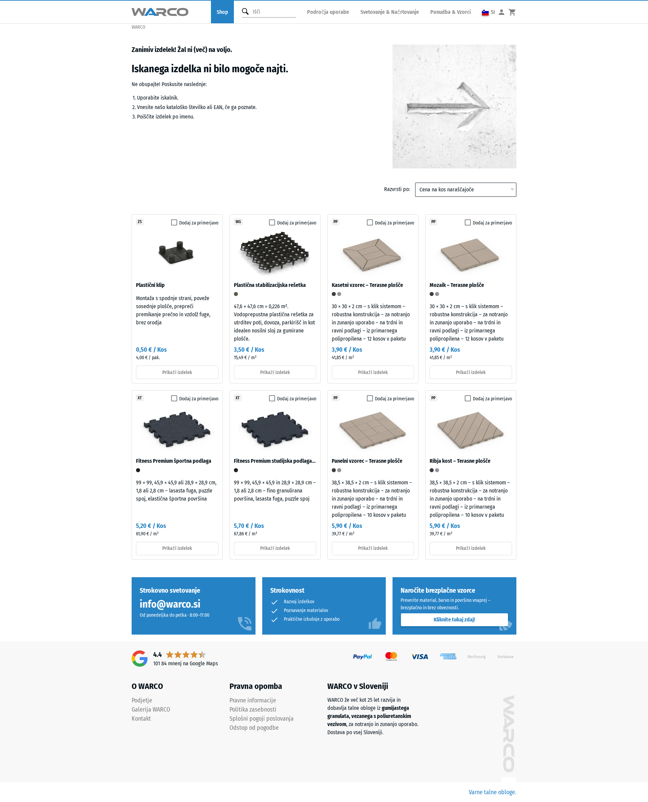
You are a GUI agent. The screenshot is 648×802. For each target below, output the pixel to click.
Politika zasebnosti (253, 709)
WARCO (138, 27)
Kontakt (141, 718)
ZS (140, 221)
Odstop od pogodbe (254, 727)
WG (238, 221)
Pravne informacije (253, 700)
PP (335, 221)
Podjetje (142, 700)
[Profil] (501, 12)
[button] (488, 12)
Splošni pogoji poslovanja (262, 718)
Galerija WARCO (151, 709)
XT (140, 398)
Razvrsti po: (397, 189)
